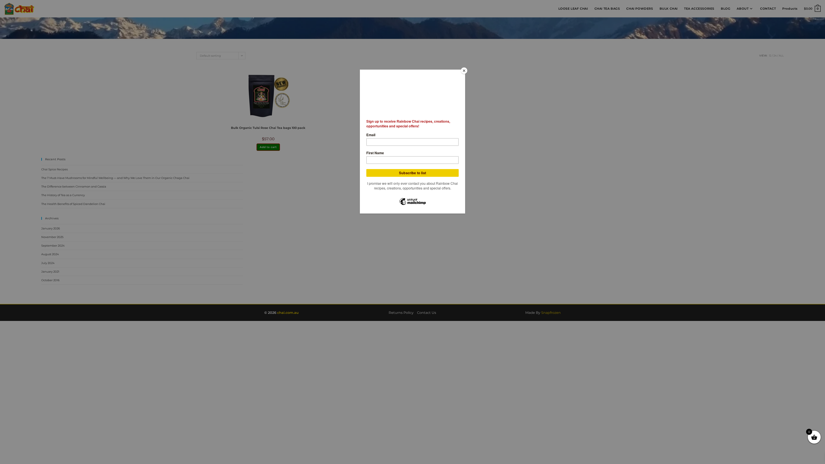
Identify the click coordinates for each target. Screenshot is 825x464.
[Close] (464, 70)
